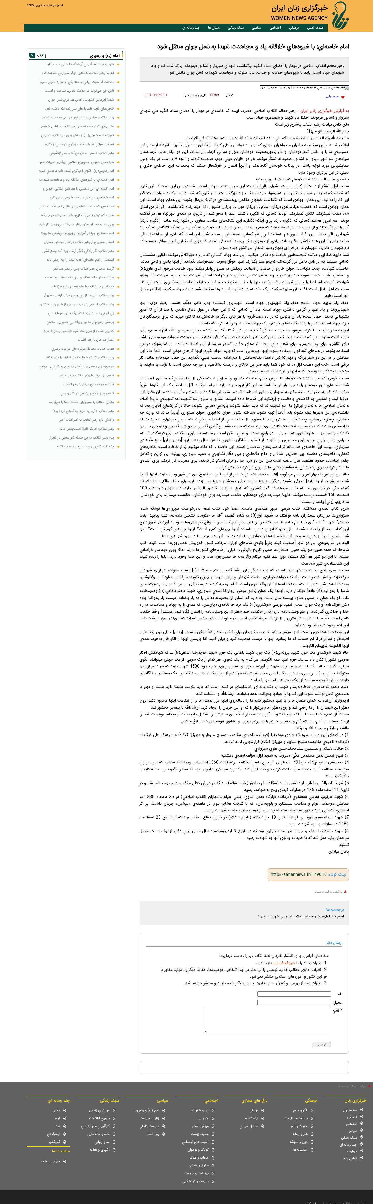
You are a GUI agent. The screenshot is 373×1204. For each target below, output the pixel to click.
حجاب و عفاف (199, 1158)
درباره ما (351, 1151)
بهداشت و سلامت (196, 1173)
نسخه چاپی (332, 96)
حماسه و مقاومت (296, 1118)
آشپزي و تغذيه (100, 1150)
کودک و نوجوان (198, 1150)
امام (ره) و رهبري (147, 1110)
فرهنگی (294, 28)
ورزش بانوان (200, 1126)
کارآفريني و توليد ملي (95, 1126)
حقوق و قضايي (199, 1165)
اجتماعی (275, 28)
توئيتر (254, 1110)
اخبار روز (203, 1118)
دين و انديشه (299, 1142)
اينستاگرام (251, 1118)
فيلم (57, 1118)
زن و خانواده (200, 1110)
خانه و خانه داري (98, 1134)
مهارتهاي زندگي (99, 1110)
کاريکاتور (54, 1142)
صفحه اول (350, 1110)
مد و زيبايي (102, 1142)
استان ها (214, 28)
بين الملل (152, 1134)
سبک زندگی (236, 28)
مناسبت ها (300, 1150)
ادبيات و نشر (299, 1126)
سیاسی (257, 28)
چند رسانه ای (191, 28)
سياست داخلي (149, 1126)
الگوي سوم (300, 1110)
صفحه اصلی (315, 28)
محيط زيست (200, 1134)
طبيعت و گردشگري (195, 1181)
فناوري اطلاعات (99, 1118)
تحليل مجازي (249, 1126)
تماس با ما (350, 1158)
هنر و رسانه (300, 1134)
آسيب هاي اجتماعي (195, 1142)
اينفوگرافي (53, 1134)
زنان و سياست (149, 1118)
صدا (57, 1126)
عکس (56, 1110)
